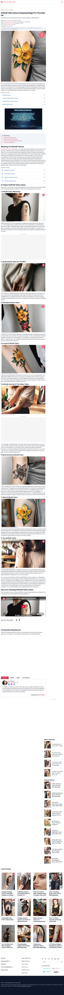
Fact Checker (26, 677)
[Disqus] (23, 655)
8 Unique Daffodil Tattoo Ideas (11, 139)
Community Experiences (9, 142)
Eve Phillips (11, 681)
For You (6, 9)
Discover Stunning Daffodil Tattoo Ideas (13, 140)
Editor (18, 677)
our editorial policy (14, 29)
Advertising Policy (25, 970)
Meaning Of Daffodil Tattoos (10, 137)
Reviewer (4, 677)
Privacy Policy (24, 964)
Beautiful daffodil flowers (6, 149)
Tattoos (11, 9)
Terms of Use (24, 967)
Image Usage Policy (25, 958)
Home (2, 9)
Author (12, 677)
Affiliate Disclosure (25, 961)
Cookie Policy (24, 972)
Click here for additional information (24, 986)
